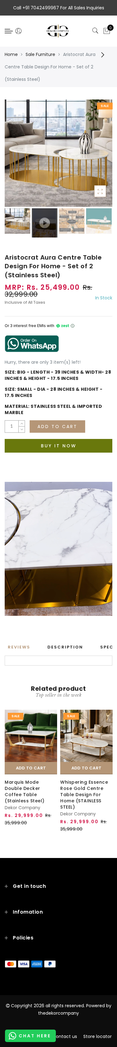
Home (11, 54)
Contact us (64, 1036)
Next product (104, 54)
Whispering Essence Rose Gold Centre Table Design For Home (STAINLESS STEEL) (84, 794)
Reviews (19, 647)
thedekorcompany (58, 1013)
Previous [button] (16, 156)
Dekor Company (22, 808)
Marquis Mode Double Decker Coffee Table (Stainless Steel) (25, 791)
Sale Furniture (40, 54)
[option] (58, 153)
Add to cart (31, 768)
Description (65, 647)
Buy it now (58, 446)
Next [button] (93, 156)
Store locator (97, 1036)
